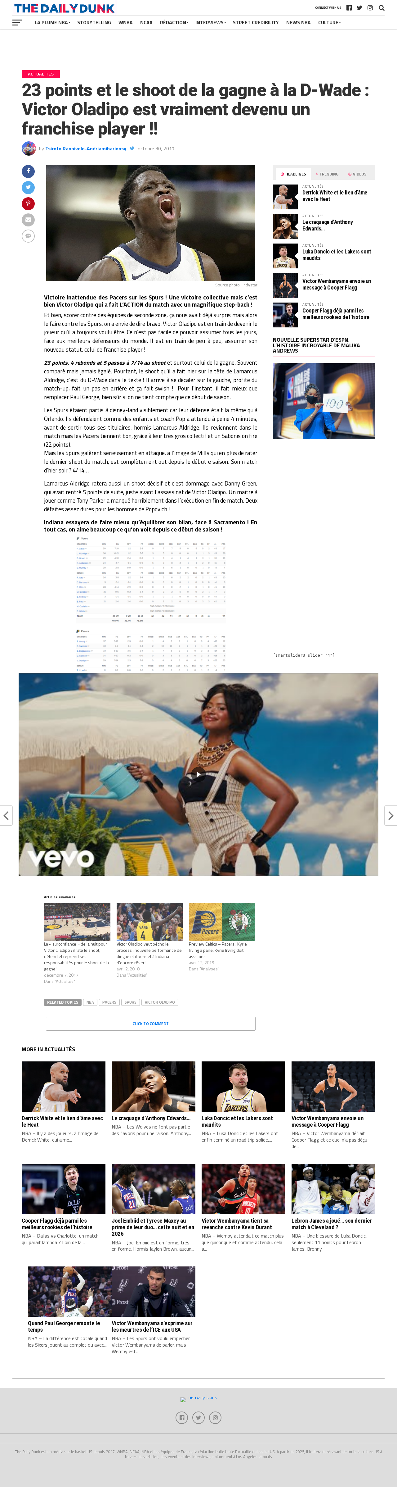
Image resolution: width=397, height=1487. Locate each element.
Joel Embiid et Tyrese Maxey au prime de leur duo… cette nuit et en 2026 (153, 1227)
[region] (198, 774)
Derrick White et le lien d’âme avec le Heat (334, 195)
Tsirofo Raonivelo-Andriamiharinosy (85, 148)
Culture (328, 22)
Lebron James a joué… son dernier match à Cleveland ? (332, 1224)
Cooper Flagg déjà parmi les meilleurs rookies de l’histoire (335, 313)
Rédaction (173, 22)
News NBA (298, 22)
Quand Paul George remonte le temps (64, 1326)
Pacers (109, 1002)
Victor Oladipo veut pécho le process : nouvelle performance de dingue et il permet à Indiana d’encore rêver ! (149, 953)
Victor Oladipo (160, 1002)
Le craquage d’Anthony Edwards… (327, 225)
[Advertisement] (324, 498)
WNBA (125, 22)
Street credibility (256, 22)
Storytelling (94, 22)
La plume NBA (51, 22)
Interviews (209, 22)
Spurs (130, 1002)
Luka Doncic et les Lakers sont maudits (336, 254)
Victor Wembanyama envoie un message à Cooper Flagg (336, 284)
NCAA (146, 22)
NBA (90, 1002)
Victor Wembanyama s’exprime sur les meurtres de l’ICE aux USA (152, 1326)
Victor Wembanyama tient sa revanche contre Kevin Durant (237, 1224)
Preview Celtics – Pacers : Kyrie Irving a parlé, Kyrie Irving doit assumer (218, 950)
